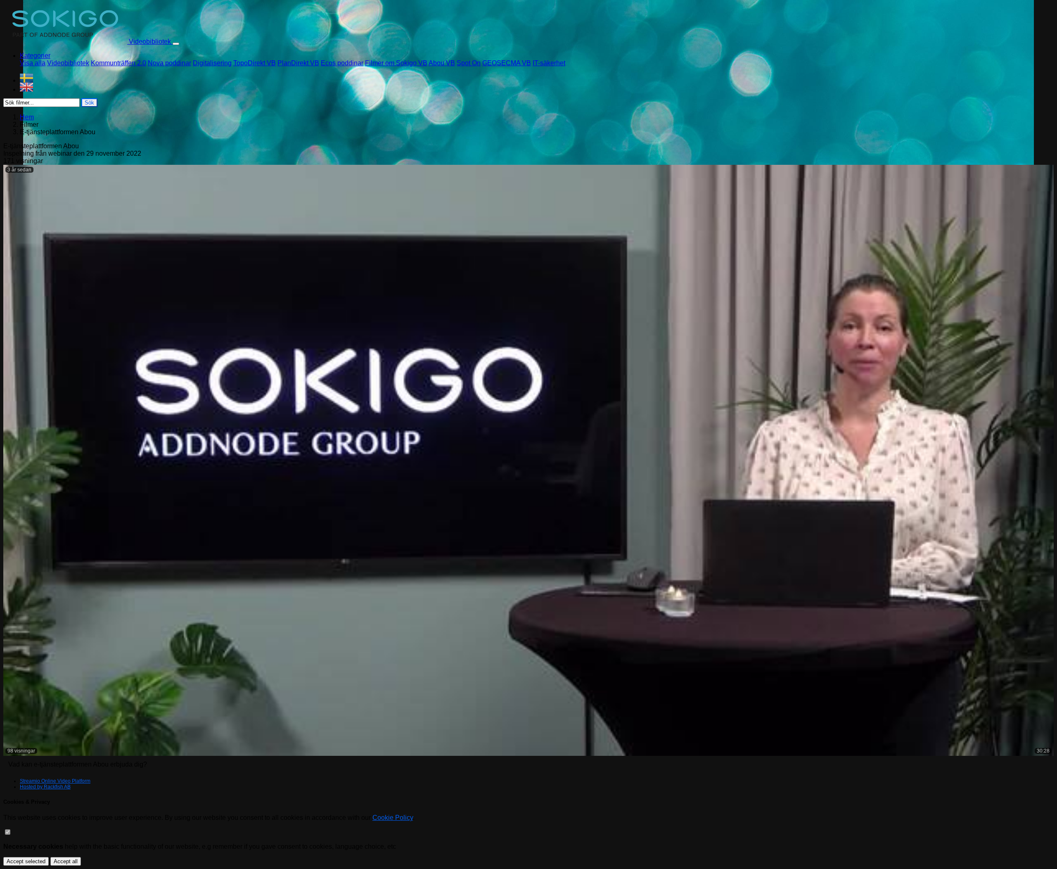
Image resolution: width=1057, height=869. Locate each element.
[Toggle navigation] (176, 44)
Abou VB (442, 62)
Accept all (66, 861)
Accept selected (26, 861)
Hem (27, 117)
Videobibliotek (68, 62)
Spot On (469, 62)
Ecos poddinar (342, 62)
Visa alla (32, 62)
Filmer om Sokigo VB (396, 62)
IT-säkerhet (549, 62)
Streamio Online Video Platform (55, 781)
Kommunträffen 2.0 (118, 62)
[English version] (537, 87)
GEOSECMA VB (506, 62)
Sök (89, 103)
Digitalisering (212, 62)
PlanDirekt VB (298, 62)
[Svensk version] (537, 78)
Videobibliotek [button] (150, 41)
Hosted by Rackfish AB (45, 787)
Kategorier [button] (35, 55)
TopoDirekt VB (254, 62)
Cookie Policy (392, 817)
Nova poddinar (169, 62)
